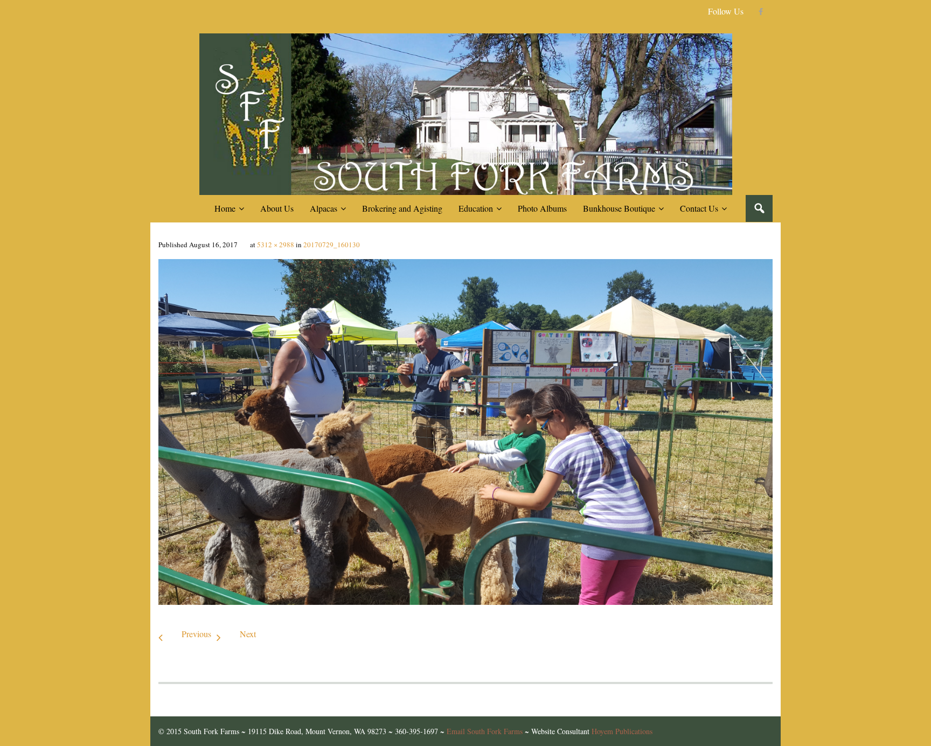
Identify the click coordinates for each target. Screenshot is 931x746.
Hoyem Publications (622, 731)
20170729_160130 (331, 244)
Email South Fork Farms (485, 731)
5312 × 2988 (275, 244)
